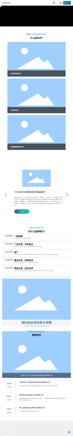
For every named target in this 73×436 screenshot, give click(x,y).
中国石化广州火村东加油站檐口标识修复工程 (36, 375)
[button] (6, 195)
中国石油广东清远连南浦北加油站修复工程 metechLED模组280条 (38, 385)
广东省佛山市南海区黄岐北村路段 (29, 411)
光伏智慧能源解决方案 (17, 147)
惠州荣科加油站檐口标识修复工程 (31, 395)
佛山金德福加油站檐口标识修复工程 (32, 408)
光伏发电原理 (14, 110)
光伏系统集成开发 (15, 73)
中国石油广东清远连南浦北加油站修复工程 (34, 382)
